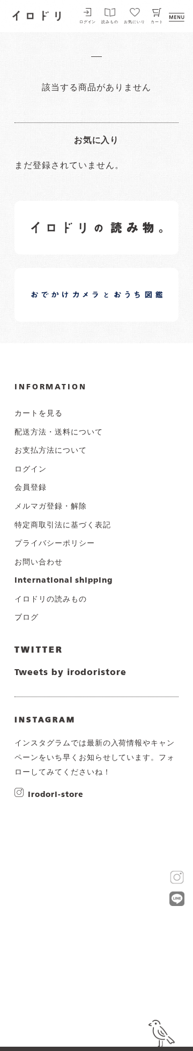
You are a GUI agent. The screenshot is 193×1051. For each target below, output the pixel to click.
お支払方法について (50, 450)
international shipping (63, 580)
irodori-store (55, 794)
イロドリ (37, 14)
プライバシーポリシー (54, 543)
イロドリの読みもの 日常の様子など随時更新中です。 (70, 215)
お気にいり (134, 22)
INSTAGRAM (45, 720)
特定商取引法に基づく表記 (62, 525)
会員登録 (30, 487)
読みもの (109, 22)
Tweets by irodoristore (70, 673)
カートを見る (38, 413)
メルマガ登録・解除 (50, 506)
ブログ (26, 617)
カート (157, 22)
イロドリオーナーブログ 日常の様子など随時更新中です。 (70, 282)
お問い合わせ (38, 562)
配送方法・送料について (58, 432)
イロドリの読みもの (50, 599)
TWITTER (38, 650)
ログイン (87, 22)
